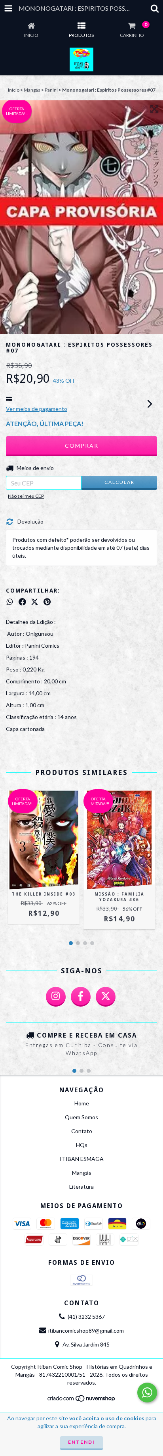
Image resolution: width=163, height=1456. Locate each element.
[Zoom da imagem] (154, 109)
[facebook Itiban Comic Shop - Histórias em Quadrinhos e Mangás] (81, 997)
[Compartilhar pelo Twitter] (34, 602)
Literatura (81, 1186)
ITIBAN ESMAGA (82, 1158)
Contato (81, 1131)
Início (13, 90)
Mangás (32, 90)
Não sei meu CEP (26, 496)
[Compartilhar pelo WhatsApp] (9, 602)
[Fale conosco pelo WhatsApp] (147, 1392)
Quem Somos (81, 1117)
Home (81, 1103)
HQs (81, 1144)
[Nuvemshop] (81, 1400)
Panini (51, 90)
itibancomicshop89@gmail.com (86, 1330)
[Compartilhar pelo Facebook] (22, 602)
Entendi (81, 1442)
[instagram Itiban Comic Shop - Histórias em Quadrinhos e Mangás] (56, 997)
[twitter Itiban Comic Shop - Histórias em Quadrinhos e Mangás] (106, 997)
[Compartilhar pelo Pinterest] (47, 602)
